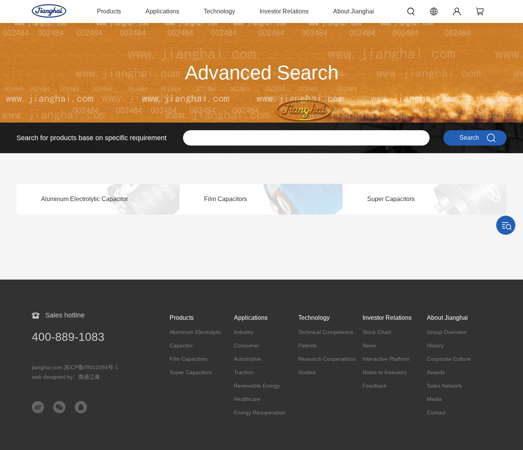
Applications (162, 11)
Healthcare (247, 399)
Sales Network (444, 386)
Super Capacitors (191, 372)
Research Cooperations (327, 359)
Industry (243, 332)
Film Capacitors (189, 359)
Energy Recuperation (259, 412)
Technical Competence (325, 332)
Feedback (375, 386)
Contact (436, 412)
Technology (219, 11)
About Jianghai (353, 11)
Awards (436, 372)
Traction (243, 372)
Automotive (247, 359)
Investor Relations (284, 11)
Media (434, 399)
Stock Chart (377, 332)
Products (109, 11)
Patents (307, 345)
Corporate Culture (449, 359)
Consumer (246, 345)
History (435, 345)
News (369, 345)
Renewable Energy (257, 386)
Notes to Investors (385, 372)
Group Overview (446, 332)
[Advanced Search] (261, 27)
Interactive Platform (386, 359)
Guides (306, 372)
